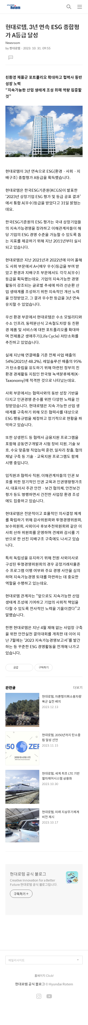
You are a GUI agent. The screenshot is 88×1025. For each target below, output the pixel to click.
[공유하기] (22, 667)
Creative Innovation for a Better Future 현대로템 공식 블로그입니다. (34, 882)
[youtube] (49, 997)
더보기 (78, 687)
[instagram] (38, 997)
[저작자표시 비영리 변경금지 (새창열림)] (59, 667)
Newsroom (12, 42)
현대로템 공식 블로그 (28, 874)
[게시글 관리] (28, 667)
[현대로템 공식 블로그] (13, 7)
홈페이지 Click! (44, 975)
